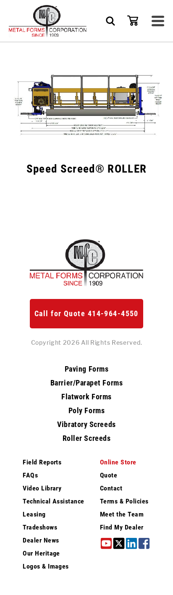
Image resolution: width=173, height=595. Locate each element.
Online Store (118, 462)
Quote (108, 475)
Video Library (42, 488)
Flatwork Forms (86, 397)
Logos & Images (46, 566)
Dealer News (41, 540)
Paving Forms (86, 369)
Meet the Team (122, 514)
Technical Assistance (53, 501)
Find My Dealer (122, 527)
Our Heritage (41, 553)
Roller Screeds (87, 438)
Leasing (34, 514)
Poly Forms (86, 410)
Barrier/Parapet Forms (86, 383)
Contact (111, 488)
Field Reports (42, 462)
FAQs (30, 475)
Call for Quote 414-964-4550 (86, 313)
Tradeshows (40, 527)
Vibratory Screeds (86, 424)
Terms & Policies (124, 501)
